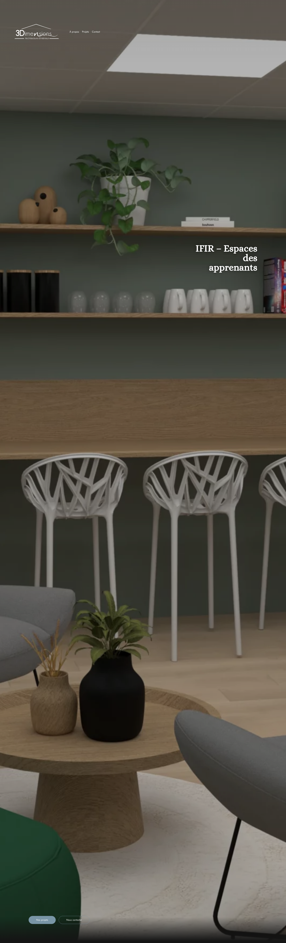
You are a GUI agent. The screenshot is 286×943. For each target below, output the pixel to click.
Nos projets (42, 919)
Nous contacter (74, 919)
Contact (96, 31)
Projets (85, 31)
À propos (74, 31)
